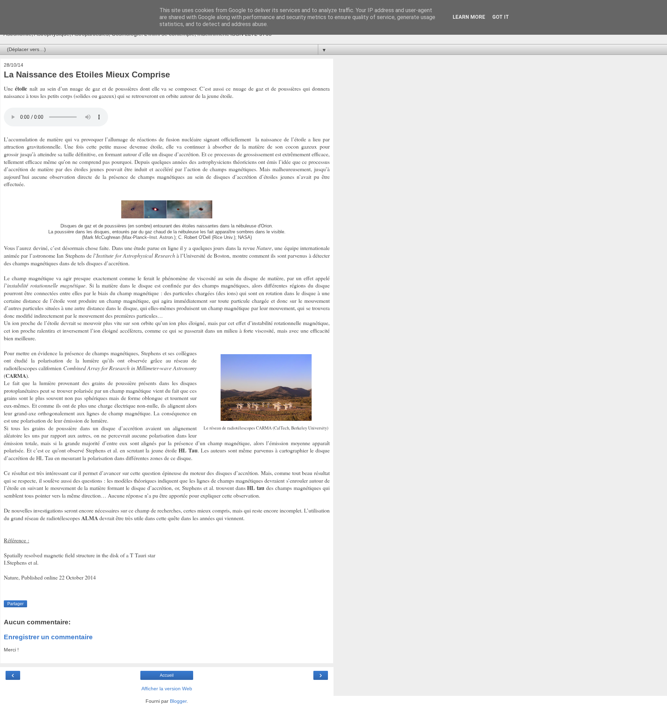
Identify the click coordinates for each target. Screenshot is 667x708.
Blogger (178, 701)
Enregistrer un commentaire (48, 637)
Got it (500, 17)
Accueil (167, 675)
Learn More (469, 17)
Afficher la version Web (166, 688)
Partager (15, 603)
